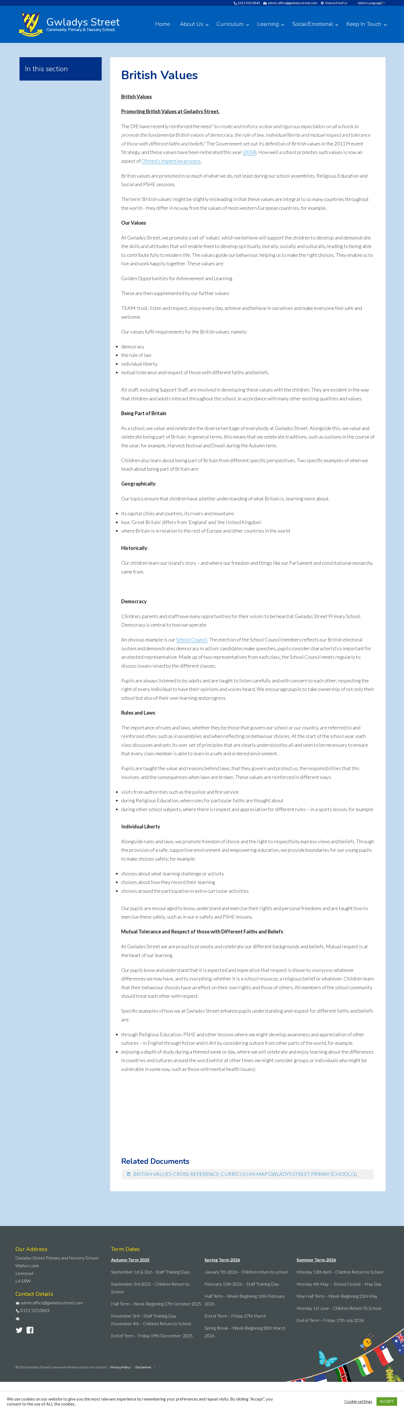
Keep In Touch (364, 24)
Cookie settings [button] (358, 1401)
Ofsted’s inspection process (171, 161)
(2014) (249, 152)
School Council (191, 639)
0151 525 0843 (248, 3)
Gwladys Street (83, 23)
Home (162, 24)
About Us (191, 24)
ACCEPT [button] (387, 1401)
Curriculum (230, 24)
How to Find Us (336, 3)
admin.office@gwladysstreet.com (292, 3)
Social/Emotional (312, 24)
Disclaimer (143, 1367)
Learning (268, 24)
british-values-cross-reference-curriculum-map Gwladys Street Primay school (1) (245, 1174)
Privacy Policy (120, 1367)
